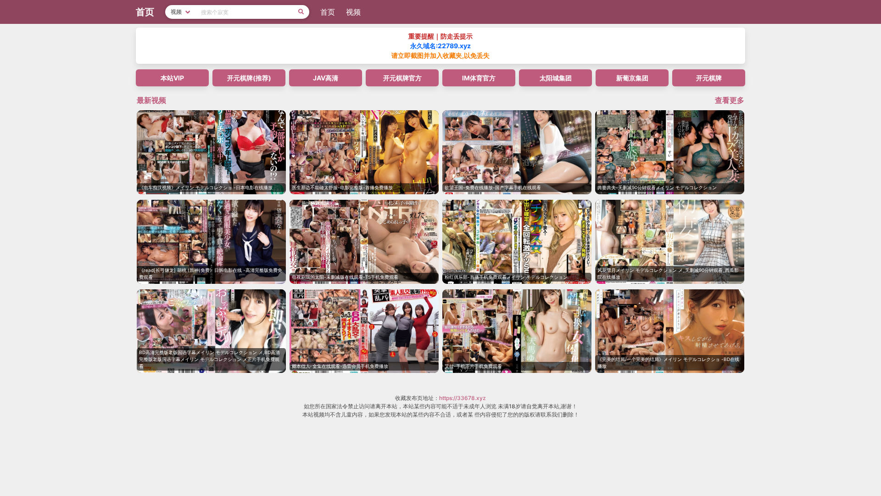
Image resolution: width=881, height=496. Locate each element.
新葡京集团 (632, 78)
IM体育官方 (479, 78)
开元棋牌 (709, 78)
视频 (353, 12)
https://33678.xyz (462, 398)
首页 (327, 12)
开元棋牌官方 (402, 78)
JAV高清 (325, 78)
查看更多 (729, 100)
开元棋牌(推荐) (249, 78)
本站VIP (172, 78)
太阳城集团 (556, 78)
